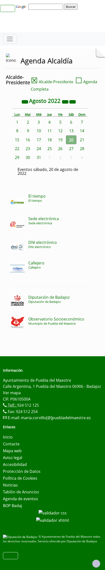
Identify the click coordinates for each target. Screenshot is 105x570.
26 (60, 148)
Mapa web (12, 450)
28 (82, 148)
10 (39, 130)
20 (71, 139)
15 (17, 139)
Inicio (8, 437)
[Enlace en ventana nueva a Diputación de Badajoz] (21, 536)
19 (60, 139)
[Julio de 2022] (25, 101)
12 (60, 130)
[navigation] (46, 6)
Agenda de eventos (20, 498)
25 (49, 148)
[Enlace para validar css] (53, 512)
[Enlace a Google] (21, 6)
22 (17, 148)
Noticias (10, 485)
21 (82, 139)
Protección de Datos (22, 471)
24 (39, 148)
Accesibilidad (15, 464)
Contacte (11, 444)
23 (28, 148)
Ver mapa (12, 392)
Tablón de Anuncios (21, 492)
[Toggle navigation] (10, 39)
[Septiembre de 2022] (72, 101)
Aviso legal (12, 457)
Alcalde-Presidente (52, 81)
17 (39, 139)
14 (82, 130)
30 (28, 157)
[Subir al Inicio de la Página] (96, 564)
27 (71, 148)
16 (28, 139)
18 (49, 139)
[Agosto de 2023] (65, 101)
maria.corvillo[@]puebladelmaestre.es (56, 417)
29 (17, 157)
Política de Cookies (20, 478)
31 (39, 157)
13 (71, 130)
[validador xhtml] (52, 519)
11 (49, 130)
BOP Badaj (12, 505)
